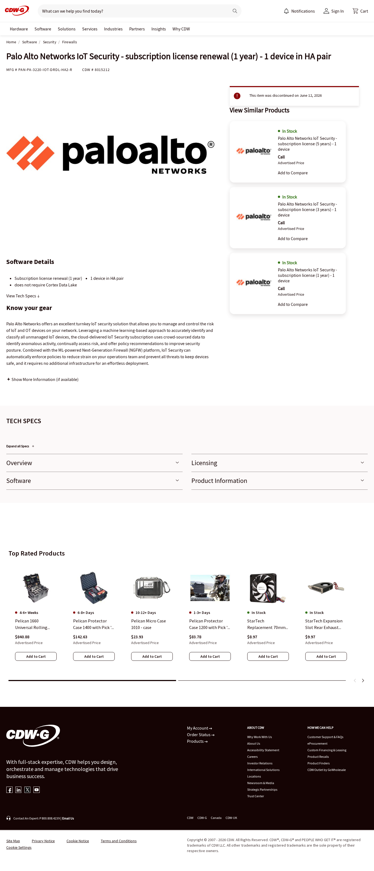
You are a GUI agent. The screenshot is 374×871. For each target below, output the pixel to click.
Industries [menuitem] (113, 29)
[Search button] (235, 11)
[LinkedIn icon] (18, 790)
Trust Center (255, 796)
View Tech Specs (21, 295)
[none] (19, 28)
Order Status (199, 734)
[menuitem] (286, 11)
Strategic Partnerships (262, 789)
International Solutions (263, 770)
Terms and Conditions (119, 840)
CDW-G (202, 818)
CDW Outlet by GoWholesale (326, 770)
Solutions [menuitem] (67, 29)
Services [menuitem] (89, 29)
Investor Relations (259, 763)
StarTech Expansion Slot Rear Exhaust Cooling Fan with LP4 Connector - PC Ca (325, 624)
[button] (360, 11)
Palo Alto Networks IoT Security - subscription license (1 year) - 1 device (307, 275)
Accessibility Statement (263, 750)
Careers (252, 757)
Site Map (13, 840)
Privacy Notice (43, 840)
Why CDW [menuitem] (181, 29)
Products (196, 741)
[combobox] (131, 11)
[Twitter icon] (27, 790)
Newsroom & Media (260, 783)
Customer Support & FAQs (325, 737)
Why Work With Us (259, 737)
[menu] (299, 11)
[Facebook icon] (9, 790)
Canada (216, 818)
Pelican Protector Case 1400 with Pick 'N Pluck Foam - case (93, 624)
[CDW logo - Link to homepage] (15, 11)
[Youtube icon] (36, 790)
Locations (254, 776)
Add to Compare (293, 172)
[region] (187, 619)
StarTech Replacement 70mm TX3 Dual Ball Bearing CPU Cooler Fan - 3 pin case (267, 624)
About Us (253, 743)
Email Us (68, 818)
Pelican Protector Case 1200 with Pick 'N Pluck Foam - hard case (210, 624)
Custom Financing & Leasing (326, 750)
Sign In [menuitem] (337, 11)
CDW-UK (231, 818)
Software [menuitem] (42, 29)
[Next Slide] (363, 680)
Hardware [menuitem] (19, 29)
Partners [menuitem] (137, 29)
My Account (198, 728)
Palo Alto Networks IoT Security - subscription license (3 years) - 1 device (307, 209)
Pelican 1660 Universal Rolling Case (31, 624)
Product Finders (318, 763)
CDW (190, 818)
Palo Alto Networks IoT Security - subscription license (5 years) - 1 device (307, 143)
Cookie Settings (18, 847)
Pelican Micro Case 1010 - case (148, 624)
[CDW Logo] (15, 11)
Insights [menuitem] (158, 29)
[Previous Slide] (355, 680)
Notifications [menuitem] (303, 11)
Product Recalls (318, 757)
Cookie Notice (78, 840)
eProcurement (317, 743)
